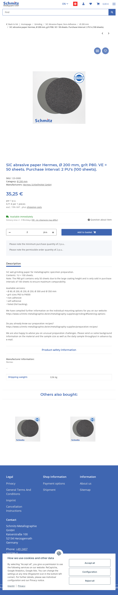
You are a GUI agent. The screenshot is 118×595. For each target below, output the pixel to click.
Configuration (89, 572)
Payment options (54, 483)
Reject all (89, 580)
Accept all (90, 563)
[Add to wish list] (105, 50)
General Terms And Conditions (18, 492)
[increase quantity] (53, 232)
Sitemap (85, 490)
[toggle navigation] (114, 3)
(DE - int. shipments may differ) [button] (44, 220)
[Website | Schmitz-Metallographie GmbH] (75, 4)
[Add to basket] (8, 43)
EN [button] (64, 4)
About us (85, 483)
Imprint (11, 586)
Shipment (49, 490)
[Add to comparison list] (97, 50)
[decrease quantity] (9, 232)
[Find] (112, 12)
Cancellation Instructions (14, 509)
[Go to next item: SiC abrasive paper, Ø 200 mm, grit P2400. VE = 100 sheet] (109, 33)
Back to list (13, 24)
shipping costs (34, 207)
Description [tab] (13, 263)
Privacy (21, 586)
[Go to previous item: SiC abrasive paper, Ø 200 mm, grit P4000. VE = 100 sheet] (102, 33)
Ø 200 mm (22, 181)
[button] (83, 4)
